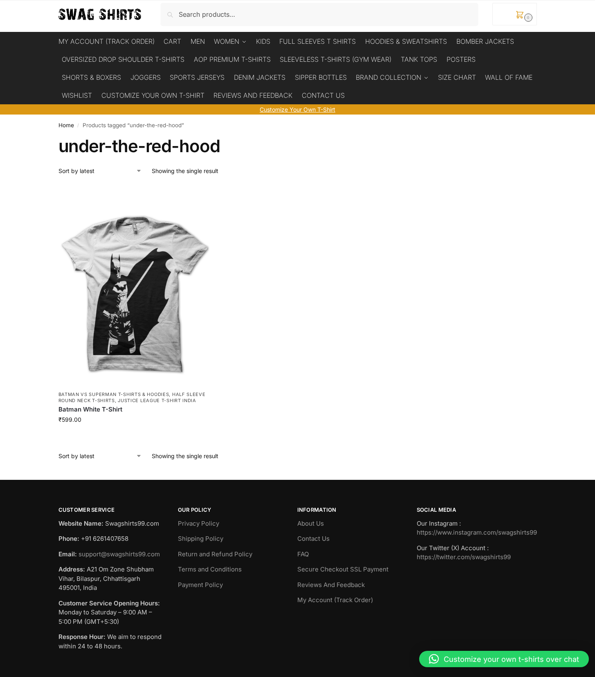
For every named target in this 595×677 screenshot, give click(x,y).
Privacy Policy (198, 523)
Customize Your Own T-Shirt (297, 109)
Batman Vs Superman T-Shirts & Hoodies (113, 394)
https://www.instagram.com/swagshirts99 (477, 532)
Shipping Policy (200, 538)
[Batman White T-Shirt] (134, 286)
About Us (310, 523)
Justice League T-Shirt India (157, 400)
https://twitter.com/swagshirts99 (464, 557)
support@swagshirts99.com (119, 554)
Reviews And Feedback (331, 585)
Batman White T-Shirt (90, 409)
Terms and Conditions (210, 569)
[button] (514, 14)
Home (66, 125)
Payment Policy (200, 585)
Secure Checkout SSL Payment (342, 569)
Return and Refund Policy (215, 554)
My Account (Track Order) (335, 600)
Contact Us (313, 538)
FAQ (303, 554)
